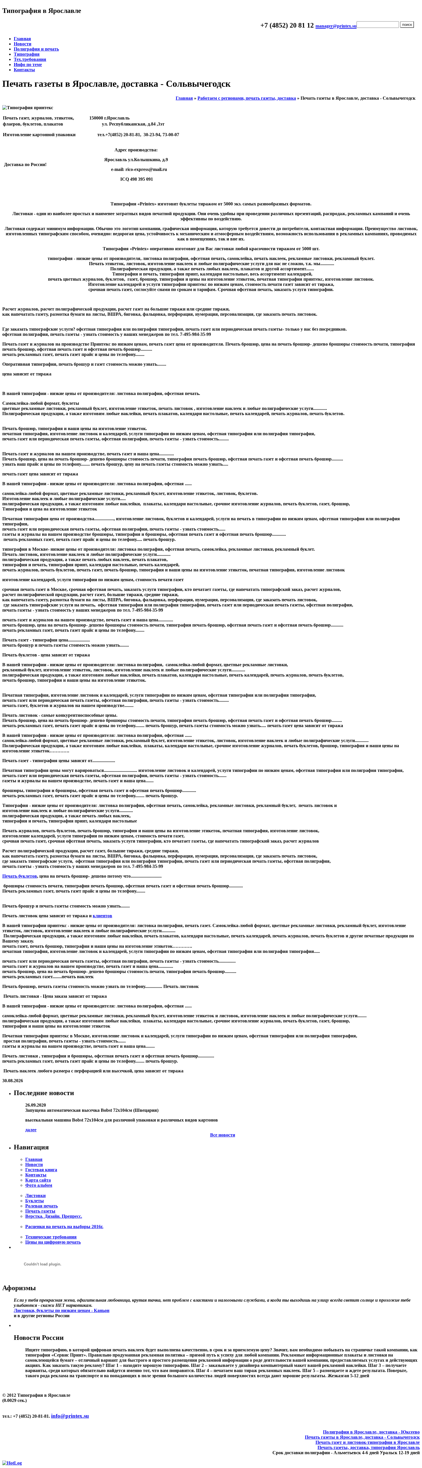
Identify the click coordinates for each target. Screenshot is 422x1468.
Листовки (35, 1195)
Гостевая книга (41, 1169)
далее (30, 1129)
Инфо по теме (28, 64)
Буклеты (34, 1200)
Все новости (222, 1134)
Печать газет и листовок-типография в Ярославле (367, 1442)
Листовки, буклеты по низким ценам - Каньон (61, 1310)
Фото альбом (38, 1185)
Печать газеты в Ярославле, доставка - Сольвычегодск (362, 1437)
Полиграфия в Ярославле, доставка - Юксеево (371, 1432)
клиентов (102, 915)
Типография (27, 54)
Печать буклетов (19, 876)
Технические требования (51, 1236)
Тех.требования (30, 59)
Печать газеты (40, 1211)
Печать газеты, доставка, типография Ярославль (369, 1447)
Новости (22, 43)
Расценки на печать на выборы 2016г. (64, 1226)
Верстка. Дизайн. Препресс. (53, 1216)
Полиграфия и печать (36, 49)
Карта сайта (38, 1180)
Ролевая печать (41, 1205)
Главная (22, 38)
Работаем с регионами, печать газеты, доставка (247, 98)
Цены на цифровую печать (53, 1242)
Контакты (24, 69)
